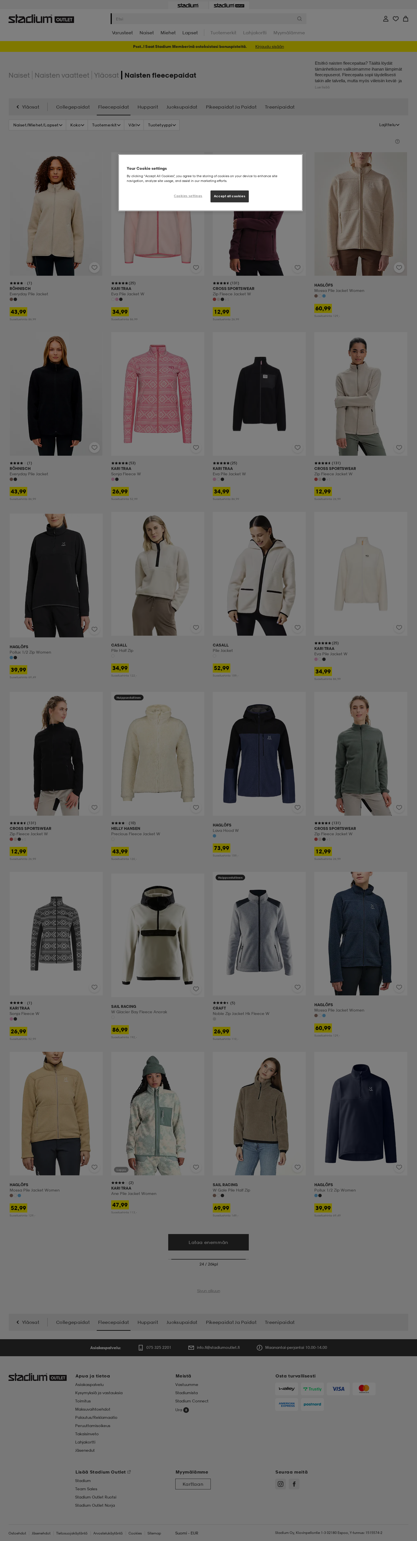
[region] (210, 182)
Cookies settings (188, 196)
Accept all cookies (229, 196)
